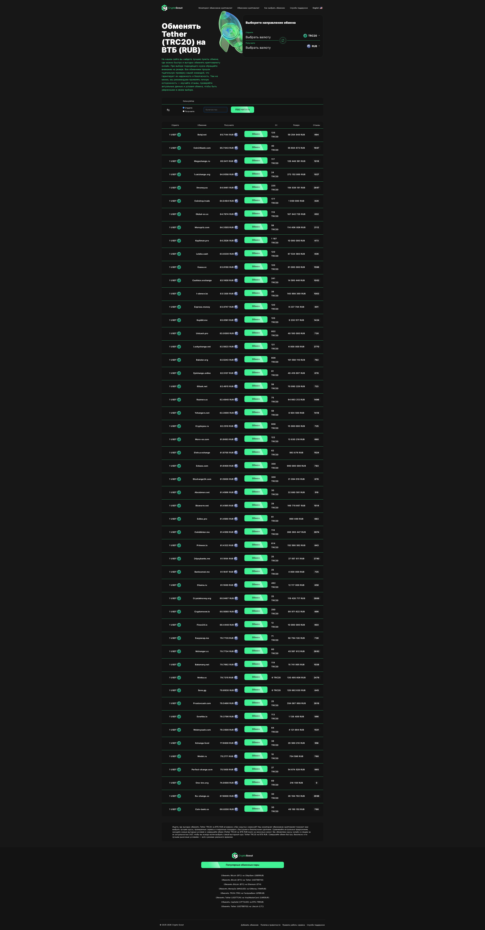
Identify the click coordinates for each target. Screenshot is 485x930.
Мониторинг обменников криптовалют (215, 8)
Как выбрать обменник (274, 8)
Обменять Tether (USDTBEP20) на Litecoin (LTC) (242, 906)
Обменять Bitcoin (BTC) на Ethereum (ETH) (242, 884)
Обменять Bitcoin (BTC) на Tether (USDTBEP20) (242, 880)
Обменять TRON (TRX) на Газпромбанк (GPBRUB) (242, 893)
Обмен (256, 134)
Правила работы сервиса (293, 925)
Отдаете (188, 108)
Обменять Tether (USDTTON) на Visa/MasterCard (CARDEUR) (242, 897)
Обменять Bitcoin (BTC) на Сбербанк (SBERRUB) (242, 875)
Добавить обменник (250, 925)
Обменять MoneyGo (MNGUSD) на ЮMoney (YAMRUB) (242, 889)
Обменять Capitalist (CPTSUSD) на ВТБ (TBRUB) (242, 902)
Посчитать (242, 109)
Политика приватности (271, 925)
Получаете (189, 111)
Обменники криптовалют (248, 8)
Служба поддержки (299, 8)
